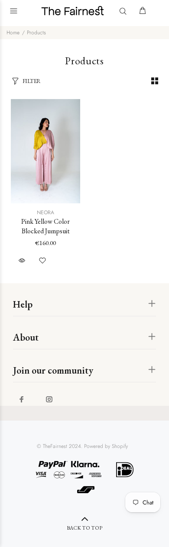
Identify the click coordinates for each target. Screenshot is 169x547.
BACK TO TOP (84, 527)
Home (13, 32)
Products (36, 32)
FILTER (32, 81)
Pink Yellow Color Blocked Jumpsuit (45, 226)
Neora (45, 212)
